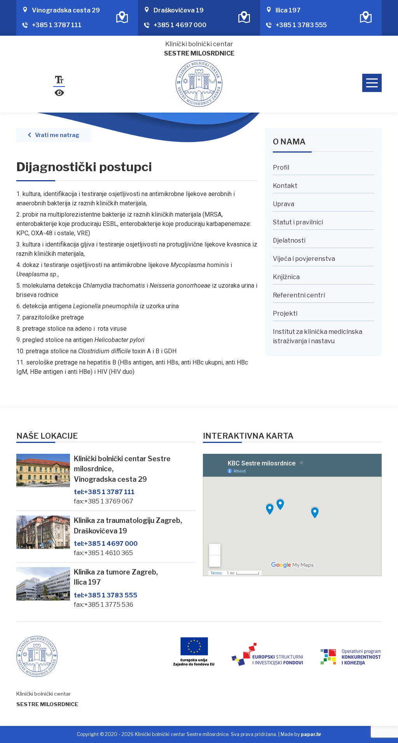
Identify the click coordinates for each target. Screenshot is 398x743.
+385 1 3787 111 (57, 25)
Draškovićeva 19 (179, 10)
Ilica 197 (288, 10)
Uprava (283, 204)
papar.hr (311, 734)
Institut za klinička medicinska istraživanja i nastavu (317, 336)
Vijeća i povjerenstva (304, 258)
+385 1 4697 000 (180, 25)
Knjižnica (286, 277)
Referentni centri (299, 295)
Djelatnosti (289, 240)
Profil (281, 167)
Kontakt (285, 185)
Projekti (285, 313)
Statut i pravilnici (298, 222)
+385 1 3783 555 (301, 25)
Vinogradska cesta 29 (66, 10)
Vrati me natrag (57, 135)
